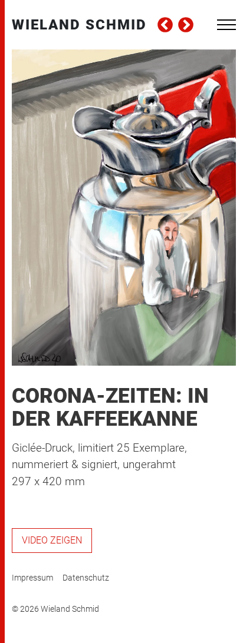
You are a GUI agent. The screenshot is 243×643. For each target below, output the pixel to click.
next (186, 24)
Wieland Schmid (79, 24)
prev (165, 24)
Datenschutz (86, 577)
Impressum (32, 577)
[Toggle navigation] (226, 24)
